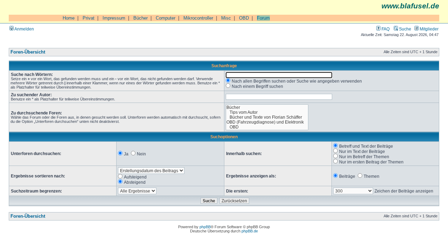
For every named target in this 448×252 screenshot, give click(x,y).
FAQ (385, 29)
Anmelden (24, 29)
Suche (404, 29)
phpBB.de (249, 231)
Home (69, 18)
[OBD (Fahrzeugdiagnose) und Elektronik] (267, 122)
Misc (226, 18)
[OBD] (267, 127)
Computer (165, 18)
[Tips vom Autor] (267, 112)
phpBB (205, 227)
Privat (88, 18)
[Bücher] (267, 107)
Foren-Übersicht (27, 52)
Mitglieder (429, 29)
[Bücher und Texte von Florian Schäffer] (267, 117)
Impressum (114, 18)
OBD (244, 18)
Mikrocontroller (198, 18)
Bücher (140, 18)
